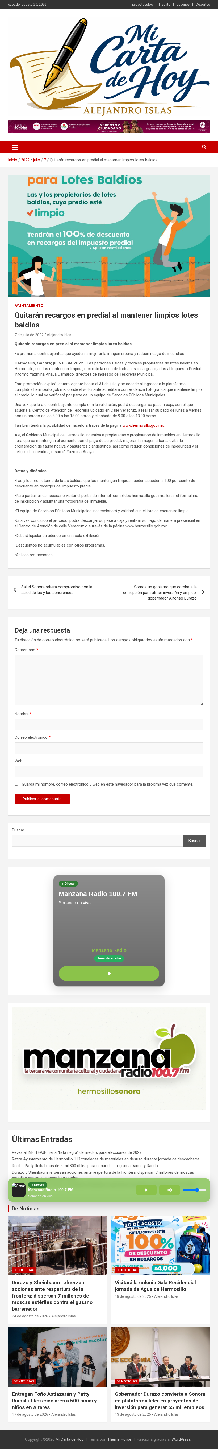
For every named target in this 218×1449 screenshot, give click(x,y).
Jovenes (183, 4)
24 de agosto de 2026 (30, 1316)
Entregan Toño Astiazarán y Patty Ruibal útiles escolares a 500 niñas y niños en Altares (54, 1400)
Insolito (164, 4)
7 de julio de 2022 (29, 335)
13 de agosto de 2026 (133, 1414)
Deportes (203, 4)
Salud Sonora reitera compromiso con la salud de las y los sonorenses (56, 590)
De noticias (24, 1270)
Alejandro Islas (59, 335)
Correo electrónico (33, 737)
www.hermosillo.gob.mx (143, 425)
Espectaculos (142, 4)
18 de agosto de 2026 (133, 1296)
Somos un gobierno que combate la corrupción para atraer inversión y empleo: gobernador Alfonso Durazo (160, 593)
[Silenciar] (169, 1190)
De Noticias (26, 1208)
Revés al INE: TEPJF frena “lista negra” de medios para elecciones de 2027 (76, 1152)
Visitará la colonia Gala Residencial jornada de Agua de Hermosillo (155, 1285)
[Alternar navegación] (15, 147)
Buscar (18, 830)
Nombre (23, 714)
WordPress (181, 1439)
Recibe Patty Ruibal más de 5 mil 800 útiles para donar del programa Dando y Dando (85, 1165)
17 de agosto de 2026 (30, 1414)
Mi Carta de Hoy (69, 1439)
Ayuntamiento (29, 305)
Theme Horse (119, 1439)
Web (18, 760)
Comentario (26, 649)
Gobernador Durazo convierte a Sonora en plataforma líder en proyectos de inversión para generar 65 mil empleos (160, 1400)
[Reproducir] (109, 973)
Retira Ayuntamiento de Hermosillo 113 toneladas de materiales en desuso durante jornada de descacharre (105, 1159)
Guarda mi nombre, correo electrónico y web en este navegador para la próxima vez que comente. (107, 784)
